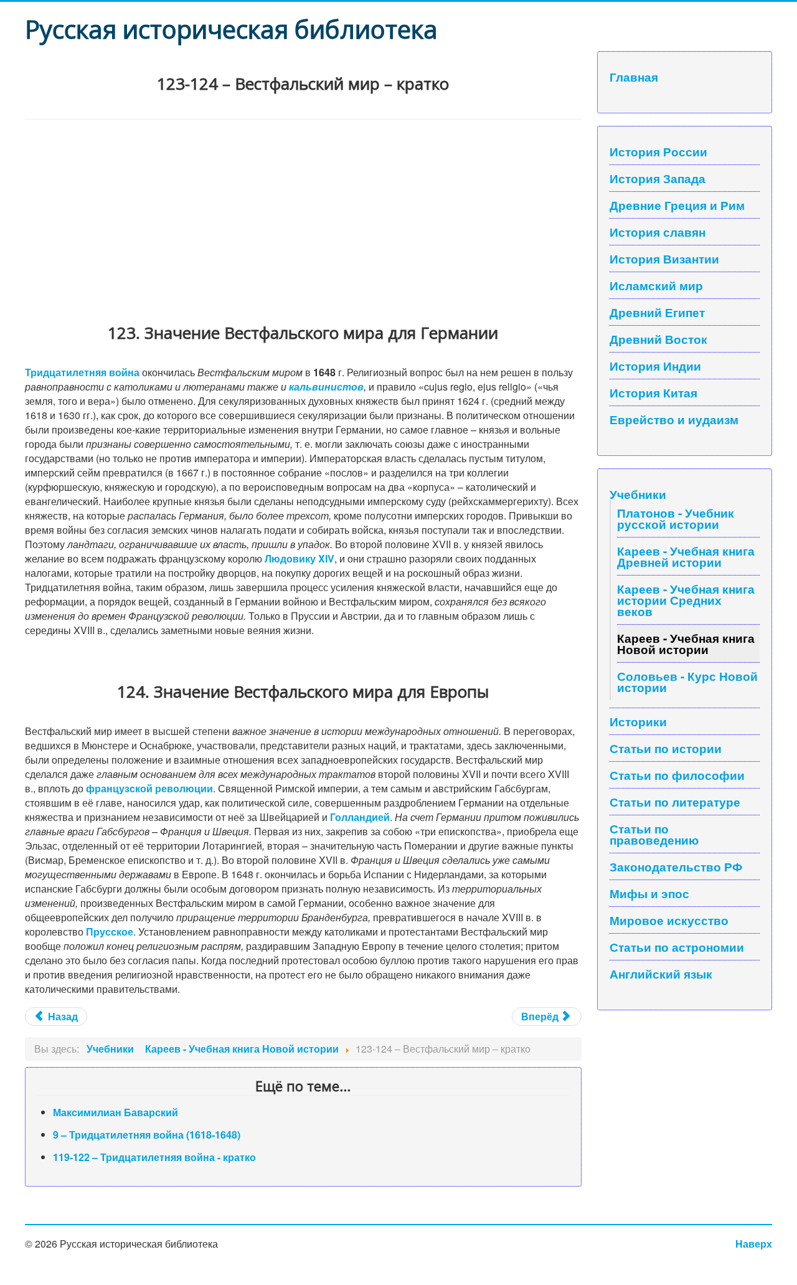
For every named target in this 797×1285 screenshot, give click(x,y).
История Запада (657, 178)
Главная (634, 76)
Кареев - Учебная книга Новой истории (686, 643)
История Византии (664, 258)
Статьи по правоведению (654, 834)
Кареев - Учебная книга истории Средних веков (686, 600)
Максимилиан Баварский (115, 1112)
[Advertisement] (303, 213)
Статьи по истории (666, 748)
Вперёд (541, 1016)
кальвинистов (326, 386)
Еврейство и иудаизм (674, 419)
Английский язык (661, 973)
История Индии (655, 365)
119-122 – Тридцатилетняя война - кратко (154, 1157)
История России (658, 151)
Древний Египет (657, 312)
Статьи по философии (677, 774)
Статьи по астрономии (677, 946)
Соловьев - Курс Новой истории (687, 681)
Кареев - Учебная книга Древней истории (686, 556)
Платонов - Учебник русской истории (675, 518)
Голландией (360, 817)
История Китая (653, 392)
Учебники (638, 494)
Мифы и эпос (649, 893)
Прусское (109, 931)
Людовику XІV (299, 558)
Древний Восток (658, 338)
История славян (657, 231)
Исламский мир (656, 285)
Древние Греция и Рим (677, 205)
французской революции (149, 788)
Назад (61, 1016)
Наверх (753, 1243)
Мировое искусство (669, 920)
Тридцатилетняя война (82, 372)
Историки (638, 721)
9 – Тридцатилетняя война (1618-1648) (146, 1134)
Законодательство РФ (676, 866)
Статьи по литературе (675, 801)
